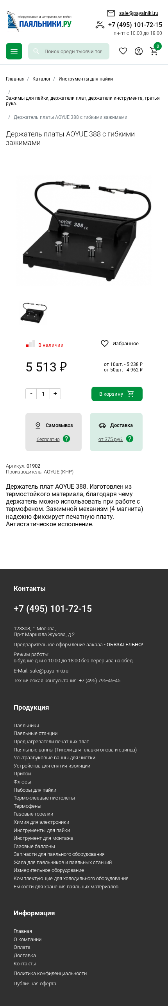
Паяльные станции (35, 733)
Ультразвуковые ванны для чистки (54, 757)
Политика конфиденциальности (50, 973)
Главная (23, 931)
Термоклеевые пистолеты (44, 798)
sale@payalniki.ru (138, 13)
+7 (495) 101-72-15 (135, 28)
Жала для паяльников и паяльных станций (63, 862)
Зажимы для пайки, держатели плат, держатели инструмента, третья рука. (83, 100)
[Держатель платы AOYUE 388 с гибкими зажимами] (84, 230)
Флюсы (22, 782)
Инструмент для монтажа (43, 838)
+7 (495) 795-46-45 (99, 680)
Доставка (25, 955)
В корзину (111, 394)
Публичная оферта (35, 983)
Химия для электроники (41, 822)
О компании (27, 939)
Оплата (22, 947)
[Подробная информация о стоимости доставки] (66, 438)
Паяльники (26, 725)
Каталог (41, 79)
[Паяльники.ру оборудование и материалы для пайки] (38, 21)
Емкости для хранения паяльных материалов (66, 886)
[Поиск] (36, 51)
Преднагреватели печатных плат (51, 741)
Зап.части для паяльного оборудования (59, 854)
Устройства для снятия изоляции (52, 766)
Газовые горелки (33, 814)
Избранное (123, 51)
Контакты (25, 964)
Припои (22, 773)
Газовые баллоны (34, 846)
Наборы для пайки (35, 790)
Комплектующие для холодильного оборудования (71, 878)
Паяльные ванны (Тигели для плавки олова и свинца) (75, 750)
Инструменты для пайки (86, 79)
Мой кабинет (139, 51)
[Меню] (14, 51)
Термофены (27, 806)
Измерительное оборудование (49, 870)
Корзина (158, 47)
